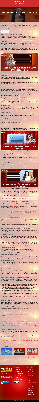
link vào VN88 (9, 212)
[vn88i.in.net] (19, 2)
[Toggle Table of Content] (6, 31)
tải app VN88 (16, 206)
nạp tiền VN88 (22, 306)
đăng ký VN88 (21, 225)
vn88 (32, 369)
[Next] (37, 353)
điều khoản (34, 165)
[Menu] (1, 2)
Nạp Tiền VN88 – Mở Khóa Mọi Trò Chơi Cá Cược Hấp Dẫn (19, 357)
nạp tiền (9, 49)
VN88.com (13, 26)
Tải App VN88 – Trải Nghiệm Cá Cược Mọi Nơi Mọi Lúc (32, 357)
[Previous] (2, 353)
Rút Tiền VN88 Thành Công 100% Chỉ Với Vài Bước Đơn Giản (6, 357)
